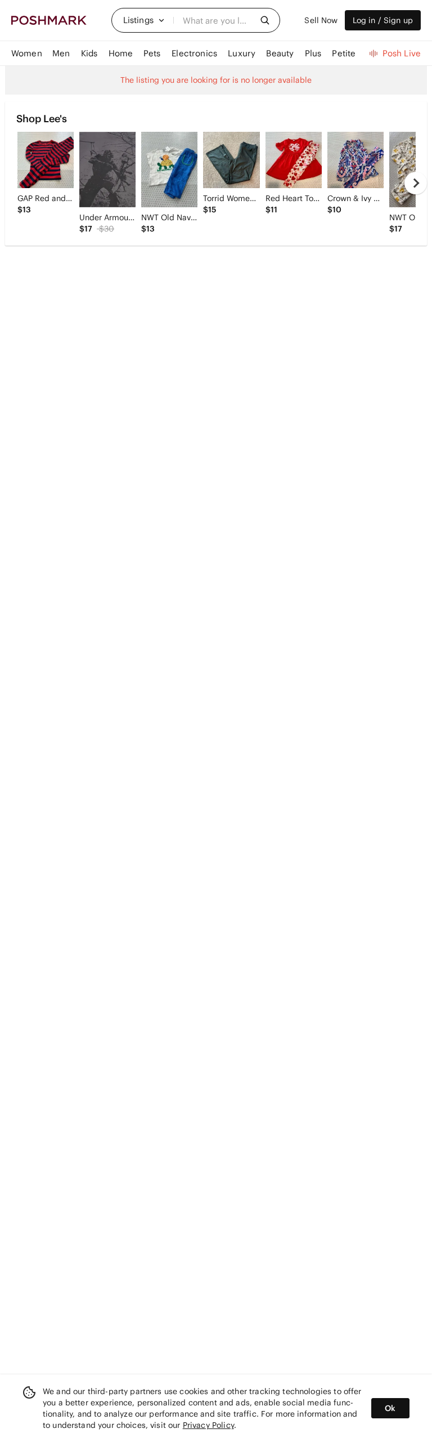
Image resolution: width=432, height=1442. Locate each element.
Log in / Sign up (383, 20)
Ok (390, 1408)
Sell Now (321, 20)
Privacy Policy (208, 1425)
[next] (415, 183)
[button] (144, 20)
